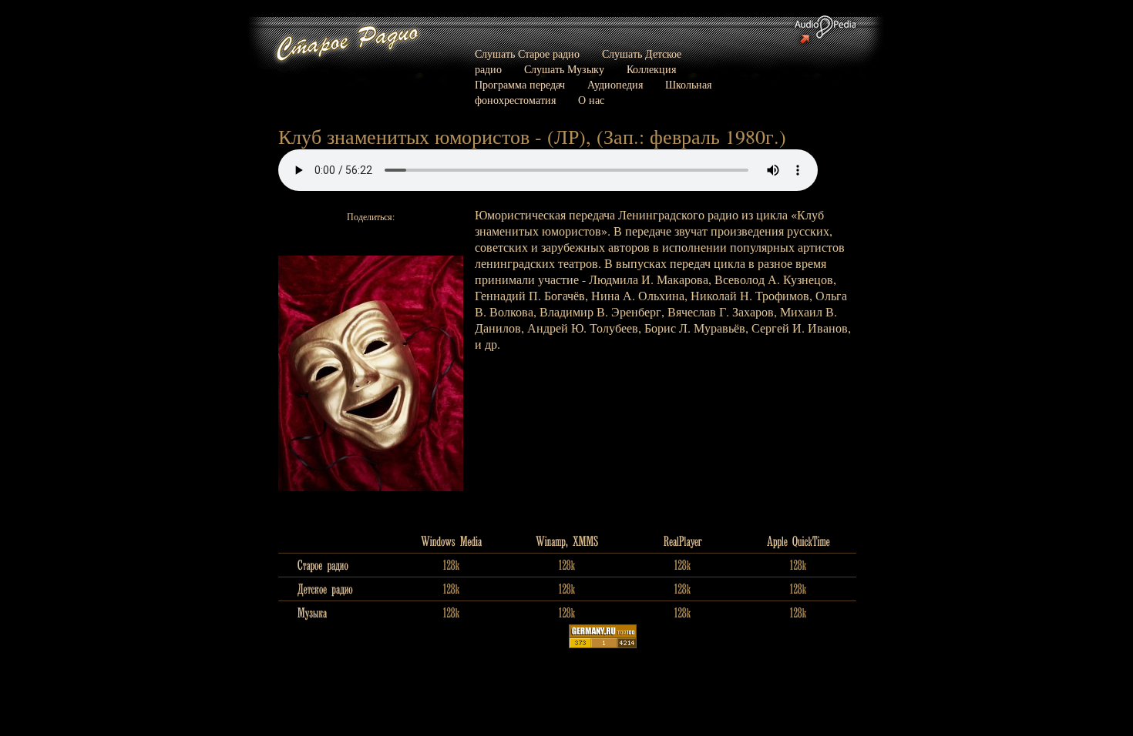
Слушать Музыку (564, 69)
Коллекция (651, 69)
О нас (591, 99)
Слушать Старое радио (527, 53)
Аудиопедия (615, 84)
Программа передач (520, 84)
